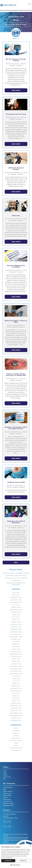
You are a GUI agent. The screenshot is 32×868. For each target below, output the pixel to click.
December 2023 (16, 629)
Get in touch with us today (16, 25)
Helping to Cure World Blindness (16, 521)
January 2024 (16, 627)
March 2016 (16, 718)
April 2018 (16, 701)
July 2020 (16, 676)
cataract (16, 731)
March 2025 (16, 607)
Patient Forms (7, 793)
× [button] (30, 846)
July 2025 (16, 605)
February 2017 (16, 710)
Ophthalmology (16, 748)
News (16, 745)
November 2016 (16, 713)
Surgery (5, 775)
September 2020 (16, 674)
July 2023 (16, 642)
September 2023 (16, 637)
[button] (16, 865)
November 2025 (16, 602)
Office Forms (7, 777)
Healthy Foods (16, 740)
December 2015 (16, 720)
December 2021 (16, 654)
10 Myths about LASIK (16, 482)
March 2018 (16, 703)
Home (14, 38)
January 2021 (16, 664)
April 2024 (16, 619)
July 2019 (16, 681)
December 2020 (16, 666)
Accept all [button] (8, 860)
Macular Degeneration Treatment (16, 266)
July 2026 (16, 592)
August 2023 (16, 639)
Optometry (16, 750)
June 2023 (16, 644)
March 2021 (16, 661)
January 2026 (16, 600)
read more (16, 90)
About (5, 773)
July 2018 (16, 693)
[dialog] (16, 856)
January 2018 (16, 708)
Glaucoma (16, 215)
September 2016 (16, 715)
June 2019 (16, 683)
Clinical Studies (7, 795)
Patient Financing (8, 791)
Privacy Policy (7, 799)
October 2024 (16, 612)
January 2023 (16, 651)
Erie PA (16, 733)
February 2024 (16, 624)
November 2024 (16, 610)
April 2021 (16, 659)
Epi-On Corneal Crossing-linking (16, 59)
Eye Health (16, 738)
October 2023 (16, 634)
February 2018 (16, 706)
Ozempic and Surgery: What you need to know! (16, 427)
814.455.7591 (7, 823)
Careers (5, 797)
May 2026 (16, 595)
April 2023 (16, 649)
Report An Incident (8, 803)
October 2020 (16, 671)
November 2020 (16, 669)
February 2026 (16, 597)
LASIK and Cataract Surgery (16, 168)
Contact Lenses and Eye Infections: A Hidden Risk (16, 374)
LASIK (16, 743)
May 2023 (16, 646)
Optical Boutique (8, 787)
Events (16, 735)
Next (16, 562)
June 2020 (16, 678)
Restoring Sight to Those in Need (16, 321)
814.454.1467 (7, 828)
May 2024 (16, 617)
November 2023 (16, 632)
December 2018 (16, 691)
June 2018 (16, 696)
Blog (16, 728)
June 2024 (16, 614)
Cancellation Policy (8, 805)
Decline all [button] (23, 860)
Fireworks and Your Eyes (16, 114)
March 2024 (16, 622)
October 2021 (16, 656)
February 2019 (16, 688)
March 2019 (16, 686)
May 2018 (16, 698)
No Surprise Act (7, 801)
